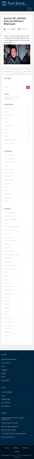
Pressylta (7, 300)
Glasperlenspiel (5, 399)
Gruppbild (4, 370)
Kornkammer (8, 176)
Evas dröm (7, 234)
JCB (5, 272)
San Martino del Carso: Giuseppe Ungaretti (13, 433)
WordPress (17, 457)
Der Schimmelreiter (7, 392)
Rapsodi (6, 304)
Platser (6, 129)
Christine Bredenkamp (10, 162)
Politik (6, 122)
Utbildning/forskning (10, 140)
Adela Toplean (8, 216)
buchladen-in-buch (9, 158)
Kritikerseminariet (9, 180)
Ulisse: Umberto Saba (7, 437)
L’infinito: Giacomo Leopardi (9, 423)
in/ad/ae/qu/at (8, 173)
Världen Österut (8, 325)
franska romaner (9, 169)
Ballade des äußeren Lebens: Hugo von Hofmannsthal (12, 418)
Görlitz (3, 366)
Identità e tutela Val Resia (11, 255)
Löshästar (7, 133)
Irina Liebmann (5, 402)
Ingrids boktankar (9, 269)
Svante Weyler (8, 318)
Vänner (3, 377)
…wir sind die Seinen (10, 212)
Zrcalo (6, 339)
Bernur (6, 223)
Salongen (7, 201)
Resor (6, 119)
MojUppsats (7, 293)
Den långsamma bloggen (11, 226)
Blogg (7, 448)
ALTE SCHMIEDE (9, 155)
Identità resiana (8, 258)
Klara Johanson (5, 406)
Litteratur (7, 112)
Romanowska (8, 197)
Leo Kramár (7, 283)
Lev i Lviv (7, 183)
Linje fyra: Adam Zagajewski (9, 426)
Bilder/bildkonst (8, 115)
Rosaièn (6, 311)
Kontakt (17, 451)
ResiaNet (7, 307)
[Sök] (28, 87)
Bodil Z (15, 29)
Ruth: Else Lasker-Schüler (8, 430)
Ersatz (6, 166)
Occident (6, 297)
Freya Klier (7, 244)
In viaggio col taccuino (10, 265)
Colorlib (25, 455)
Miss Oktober (5, 380)
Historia (6, 136)
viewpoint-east (8, 329)
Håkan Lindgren (8, 251)
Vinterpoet (7, 336)
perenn (6, 187)
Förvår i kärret (5, 363)
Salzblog (6, 315)
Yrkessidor (25, 448)
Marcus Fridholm (9, 290)
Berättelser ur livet (9, 108)
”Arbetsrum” (15, 448)
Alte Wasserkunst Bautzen (9, 359)
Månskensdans (8, 286)
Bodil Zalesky (4, 455)
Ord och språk (8, 126)
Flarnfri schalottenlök (10, 241)
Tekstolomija (8, 322)
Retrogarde (7, 194)
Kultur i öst (7, 279)
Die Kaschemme (9, 230)
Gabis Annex (7, 248)
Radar (6, 190)
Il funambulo (8, 262)
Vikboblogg (7, 332)
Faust (3, 395)
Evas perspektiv (8, 237)
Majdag (3, 373)
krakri (5, 276)
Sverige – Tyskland (9, 143)
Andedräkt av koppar (10, 219)
